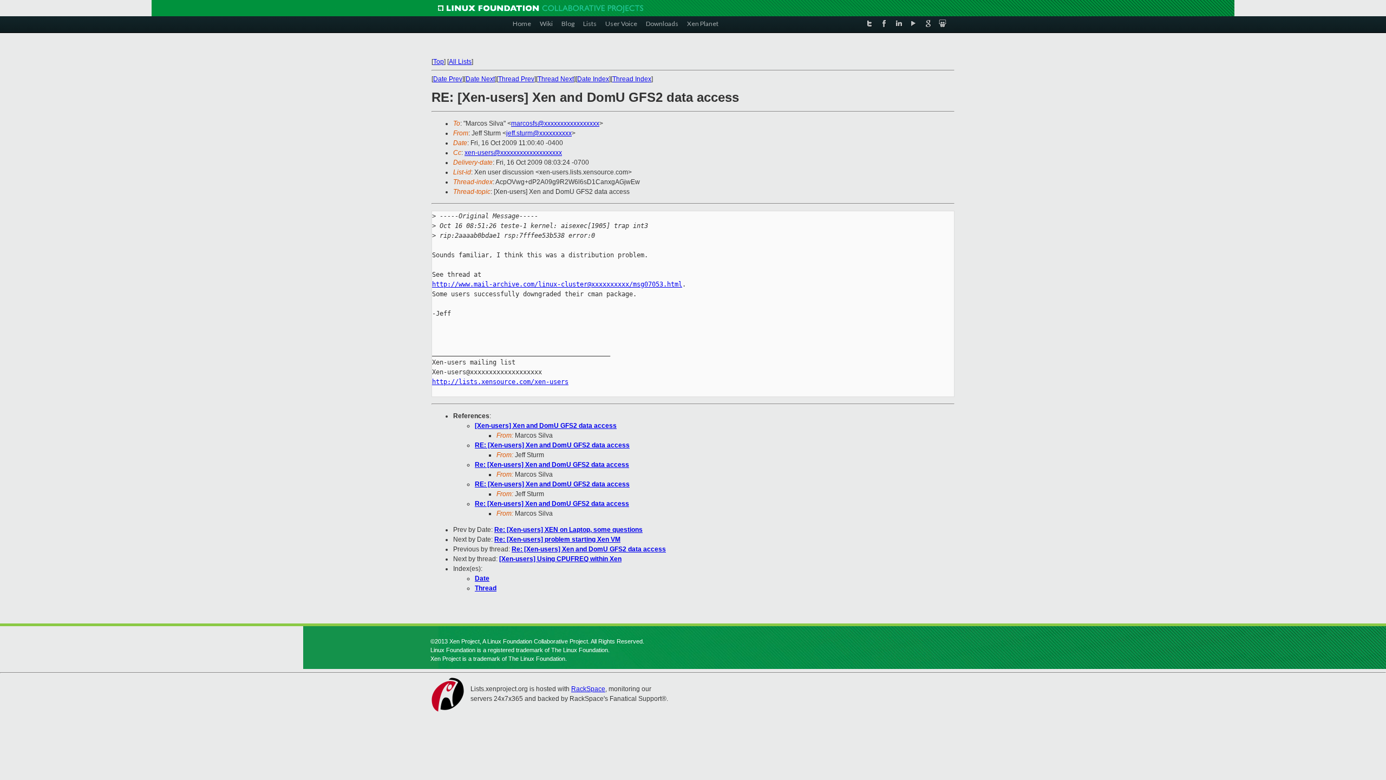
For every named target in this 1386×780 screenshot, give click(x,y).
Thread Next (556, 79)
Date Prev (447, 79)
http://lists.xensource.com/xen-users (500, 382)
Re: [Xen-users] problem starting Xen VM (557, 539)
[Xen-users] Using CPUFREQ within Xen (560, 559)
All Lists (460, 62)
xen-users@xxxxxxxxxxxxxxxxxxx (513, 153)
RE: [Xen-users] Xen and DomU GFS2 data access (552, 445)
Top (438, 62)
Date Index (593, 79)
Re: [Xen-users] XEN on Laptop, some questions (568, 530)
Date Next (480, 79)
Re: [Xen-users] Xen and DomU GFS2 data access (552, 465)
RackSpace (588, 689)
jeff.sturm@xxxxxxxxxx (539, 133)
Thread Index (631, 79)
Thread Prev (516, 79)
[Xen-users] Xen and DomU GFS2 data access (546, 426)
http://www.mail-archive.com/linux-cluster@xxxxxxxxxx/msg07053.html (557, 284)
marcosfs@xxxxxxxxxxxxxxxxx (555, 123)
